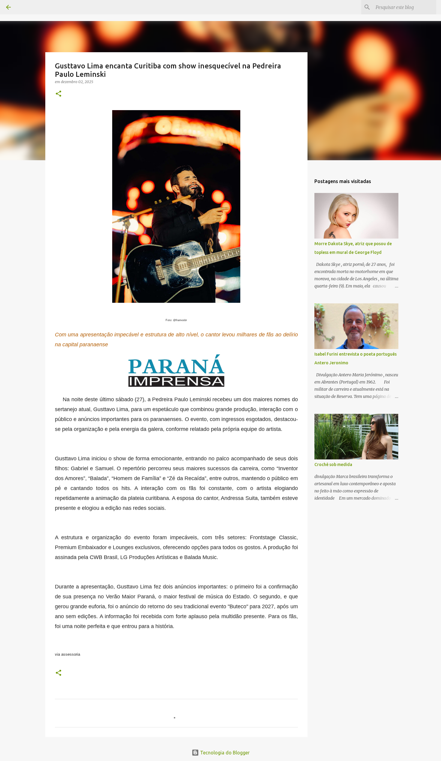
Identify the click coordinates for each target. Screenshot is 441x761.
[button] (58, 94)
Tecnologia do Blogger (224, 752)
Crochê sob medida (333, 464)
